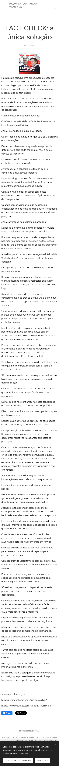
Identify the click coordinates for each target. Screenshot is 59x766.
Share (8, 713)
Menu (55, 7)
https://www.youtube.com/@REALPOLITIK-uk (26, 705)
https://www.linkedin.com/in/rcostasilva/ (24, 700)
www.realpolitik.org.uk (13, 694)
